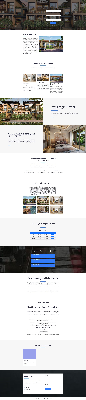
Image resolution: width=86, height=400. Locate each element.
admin (26, 361)
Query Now (52, 234)
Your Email (47, 18)
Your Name (47, 9)
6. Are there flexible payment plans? (36, 262)
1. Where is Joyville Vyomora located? (36, 254)
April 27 (29, 361)
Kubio (50, 398)
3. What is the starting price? (35, 257)
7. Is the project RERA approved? (35, 264)
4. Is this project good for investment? (36, 259)
